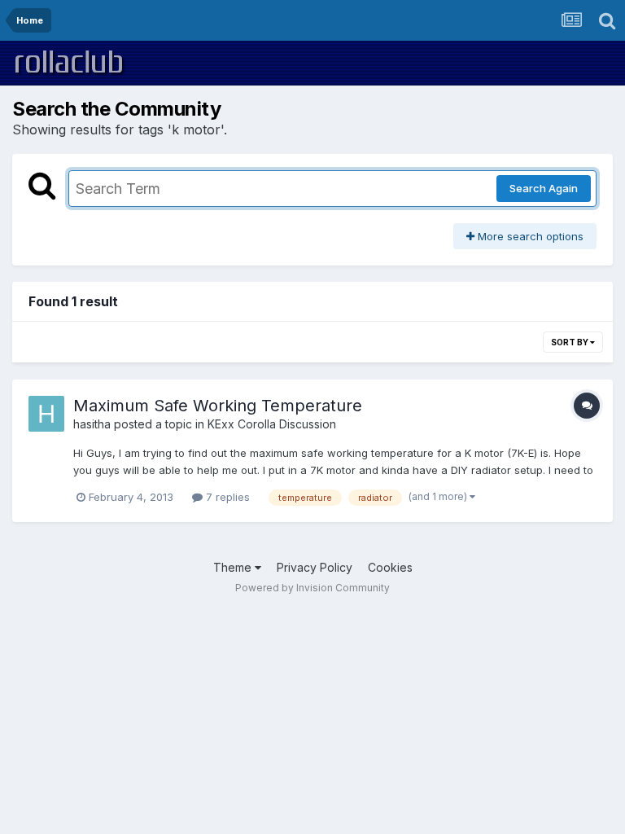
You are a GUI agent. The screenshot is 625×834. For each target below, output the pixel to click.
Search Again (543, 188)
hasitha (92, 424)
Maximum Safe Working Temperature (217, 405)
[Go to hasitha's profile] (46, 414)
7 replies (226, 496)
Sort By (570, 342)
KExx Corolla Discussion (272, 424)
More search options (528, 236)
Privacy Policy (314, 567)
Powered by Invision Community (312, 588)
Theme (234, 567)
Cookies (390, 567)
